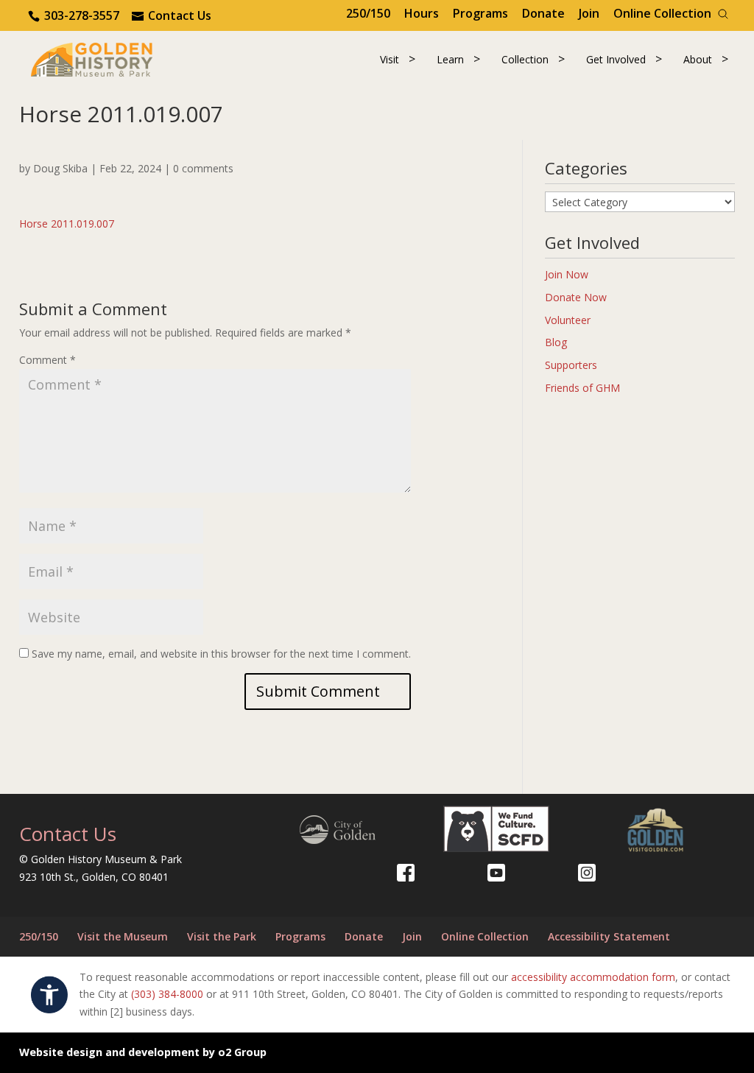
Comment (47, 360)
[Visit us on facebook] (406, 873)
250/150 (368, 13)
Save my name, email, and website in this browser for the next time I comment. (221, 654)
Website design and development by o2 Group (143, 1052)
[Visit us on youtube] (496, 873)
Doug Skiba (60, 168)
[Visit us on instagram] (587, 873)
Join (589, 13)
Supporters (571, 365)
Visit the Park (221, 936)
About (697, 59)
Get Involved (616, 59)
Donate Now (576, 297)
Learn (450, 59)
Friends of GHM (582, 388)
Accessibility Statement (609, 936)
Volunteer (568, 320)
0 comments (203, 168)
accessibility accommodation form (593, 977)
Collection (525, 59)
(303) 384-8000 (167, 994)
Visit (389, 59)
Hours (421, 13)
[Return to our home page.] (92, 59)
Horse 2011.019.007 (66, 224)
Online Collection (662, 13)
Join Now (566, 274)
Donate (543, 13)
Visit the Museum (122, 936)
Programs (480, 13)
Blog (556, 342)
